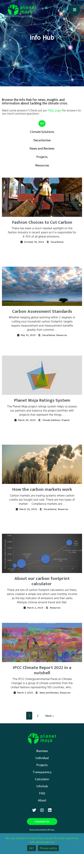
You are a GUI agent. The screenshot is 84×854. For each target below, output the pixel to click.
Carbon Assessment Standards (42, 311)
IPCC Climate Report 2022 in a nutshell (42, 670)
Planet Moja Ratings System (42, 400)
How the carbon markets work (42, 489)
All (42, 123)
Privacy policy (48, 848)
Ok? (31, 848)
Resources (42, 165)
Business (42, 751)
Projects (42, 157)
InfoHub (42, 786)
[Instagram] (42, 810)
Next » (49, 716)
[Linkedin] (50, 810)
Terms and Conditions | (38, 829)
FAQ (42, 793)
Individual (42, 758)
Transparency (42, 772)
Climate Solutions (42, 132)
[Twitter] (34, 810)
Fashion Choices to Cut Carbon (42, 222)
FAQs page (55, 110)
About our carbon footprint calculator (42, 581)
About (42, 800)
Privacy (51, 829)
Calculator (42, 779)
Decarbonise (42, 140)
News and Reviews (42, 148)
